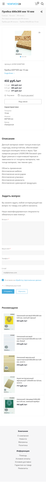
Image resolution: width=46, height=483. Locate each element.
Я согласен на (23, 280)
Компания (23, 431)
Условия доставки (23, 462)
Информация (23, 451)
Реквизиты (23, 468)
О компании (23, 435)
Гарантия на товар (23, 465)
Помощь (23, 455)
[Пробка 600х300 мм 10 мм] (23, 43)
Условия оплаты (23, 458)
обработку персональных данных (28, 280)
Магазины (23, 442)
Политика (23, 445)
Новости (23, 439)
